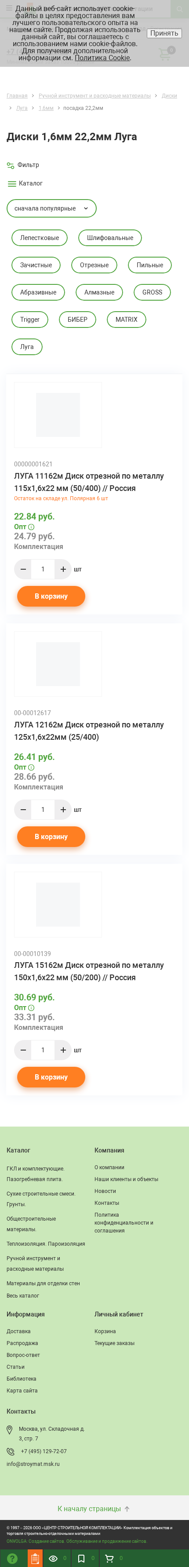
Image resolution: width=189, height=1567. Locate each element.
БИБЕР (77, 319)
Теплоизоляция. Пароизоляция (46, 1244)
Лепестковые (39, 237)
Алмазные (99, 292)
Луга (27, 346)
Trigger (30, 319)
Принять (164, 33)
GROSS (152, 292)
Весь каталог (23, 1296)
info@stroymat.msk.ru (33, 1464)
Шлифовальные (110, 237)
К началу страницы (90, 1509)
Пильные (150, 265)
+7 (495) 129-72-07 (44, 1451)
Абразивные (38, 292)
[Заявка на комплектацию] (35, 1558)
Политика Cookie (102, 58)
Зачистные (36, 265)
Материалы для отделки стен (43, 1283)
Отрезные (94, 265)
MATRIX (127, 319)
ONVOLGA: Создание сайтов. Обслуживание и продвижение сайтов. (77, 1541)
